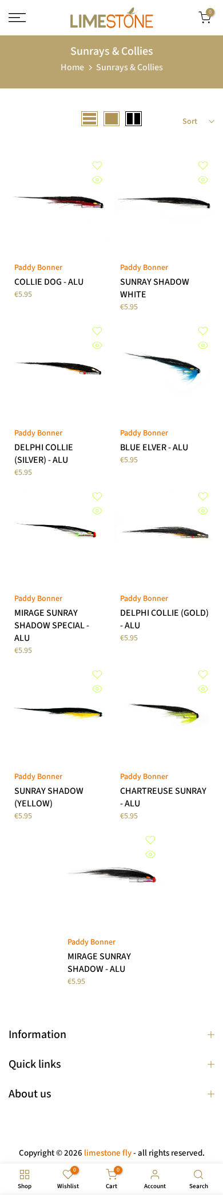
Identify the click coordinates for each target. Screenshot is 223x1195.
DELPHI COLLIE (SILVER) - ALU (43, 453)
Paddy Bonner (38, 267)
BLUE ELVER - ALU (154, 447)
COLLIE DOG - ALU (48, 282)
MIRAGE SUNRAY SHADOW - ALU (99, 962)
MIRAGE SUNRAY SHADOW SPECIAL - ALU (51, 625)
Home (72, 67)
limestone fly (108, 1153)
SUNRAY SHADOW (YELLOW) (48, 797)
